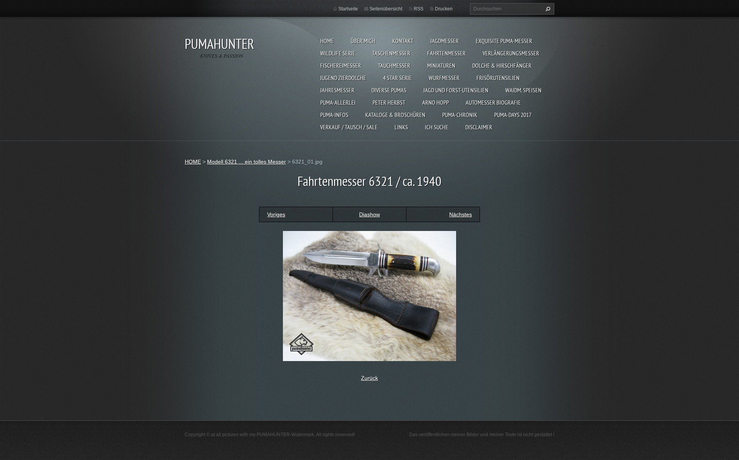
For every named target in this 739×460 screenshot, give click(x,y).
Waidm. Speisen (523, 90)
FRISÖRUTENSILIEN (498, 78)
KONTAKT (402, 41)
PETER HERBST (389, 102)
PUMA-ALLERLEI (338, 102)
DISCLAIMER (478, 127)
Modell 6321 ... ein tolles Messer (246, 162)
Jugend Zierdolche (343, 78)
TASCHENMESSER (391, 53)
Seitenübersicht (386, 9)
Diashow (369, 214)
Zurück (369, 378)
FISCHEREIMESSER (340, 65)
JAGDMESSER (444, 41)
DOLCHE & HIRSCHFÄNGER (502, 65)
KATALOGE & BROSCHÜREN (395, 115)
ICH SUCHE (436, 127)
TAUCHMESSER (394, 65)
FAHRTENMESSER (446, 53)
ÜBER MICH (363, 41)
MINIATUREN (441, 65)
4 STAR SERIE (397, 78)
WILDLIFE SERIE (337, 53)
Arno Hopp (435, 102)
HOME (327, 41)
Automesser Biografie (493, 102)
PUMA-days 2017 (513, 115)
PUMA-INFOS (334, 115)
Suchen (547, 9)
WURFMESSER (444, 78)
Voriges (276, 214)
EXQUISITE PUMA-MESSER (504, 41)
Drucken (444, 9)
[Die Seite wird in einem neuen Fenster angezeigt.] (369, 295)
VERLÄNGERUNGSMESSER (511, 53)
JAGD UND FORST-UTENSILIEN (455, 90)
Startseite (348, 9)
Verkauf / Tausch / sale (349, 127)
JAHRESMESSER (337, 90)
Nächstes (460, 214)
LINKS (401, 127)
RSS (418, 9)
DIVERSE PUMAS (388, 90)
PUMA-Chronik (459, 115)
